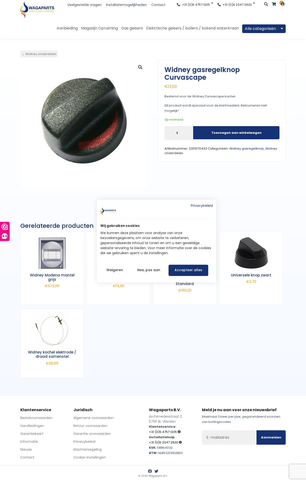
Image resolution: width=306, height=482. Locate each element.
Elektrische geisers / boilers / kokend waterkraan (192, 28)
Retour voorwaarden (90, 425)
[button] (140, 67)
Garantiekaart (32, 433)
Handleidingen (32, 425)
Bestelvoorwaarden (36, 417)
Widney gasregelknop (246, 148)
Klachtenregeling (87, 449)
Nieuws (26, 449)
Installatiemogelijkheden (126, 4)
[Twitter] (156, 471)
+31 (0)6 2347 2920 (237, 4)
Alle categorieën (261, 28)
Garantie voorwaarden (92, 433)
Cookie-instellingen (89, 457)
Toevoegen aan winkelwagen (236, 132)
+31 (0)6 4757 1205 (196, 4)
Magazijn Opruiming (99, 28)
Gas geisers (132, 28)
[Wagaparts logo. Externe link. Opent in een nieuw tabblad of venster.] (108, 211)
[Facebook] (150, 471)
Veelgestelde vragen (84, 4)
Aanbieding (67, 28)
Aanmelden (271, 437)
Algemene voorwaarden (93, 417)
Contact (158, 4)
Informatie (29, 441)
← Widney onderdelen (39, 54)
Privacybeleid (84, 441)
